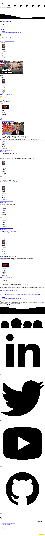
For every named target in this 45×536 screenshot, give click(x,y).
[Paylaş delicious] (39, 294)
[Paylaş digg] (26, 294)
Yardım (6, 523)
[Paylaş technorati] (34, 294)
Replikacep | (3, 523)
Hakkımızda (2, 315)
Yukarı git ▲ (13, 523)
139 (15, 41)
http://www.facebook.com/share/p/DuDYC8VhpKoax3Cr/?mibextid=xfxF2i (10, 231)
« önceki (1, 38)
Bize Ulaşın (2, 316)
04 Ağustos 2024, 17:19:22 (3, 278)
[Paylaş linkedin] (11, 294)
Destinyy (20, 32)
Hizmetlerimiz (3, 317)
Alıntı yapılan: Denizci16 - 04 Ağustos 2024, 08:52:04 (8, 230)
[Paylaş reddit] (23, 294)
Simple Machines (8, 524)
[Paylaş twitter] (15, 294)
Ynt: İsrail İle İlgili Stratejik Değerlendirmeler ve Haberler (6, 94)
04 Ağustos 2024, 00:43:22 (3, 151)
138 (14, 41)
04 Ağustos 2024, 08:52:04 (3, 202)
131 (7, 41)
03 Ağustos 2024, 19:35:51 (3, 95)
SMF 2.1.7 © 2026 (4, 524)
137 (13, 41)
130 (6, 41)
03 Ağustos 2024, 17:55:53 (3, 60)
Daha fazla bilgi (20, 534)
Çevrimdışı (5, 54)
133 (9, 41)
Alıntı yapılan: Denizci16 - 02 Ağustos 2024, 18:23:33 (8, 152)
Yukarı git (1, 290)
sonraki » (4, 38)
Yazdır (1, 289)
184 (16, 41)
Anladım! (41, 534)
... (4, 41)
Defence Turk (9, 21)
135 (11, 41)
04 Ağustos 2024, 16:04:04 (3, 256)
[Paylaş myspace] (19, 294)
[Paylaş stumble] (30, 294)
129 (5, 41)
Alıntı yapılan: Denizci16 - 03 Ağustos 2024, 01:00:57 (8, 121)
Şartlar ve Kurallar (9, 523)
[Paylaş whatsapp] (2, 294)
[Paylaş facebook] (7, 294)
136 (12, 41)
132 (8, 41)
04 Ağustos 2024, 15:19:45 (3, 229)
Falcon (18, 32)
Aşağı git (1, 41)
